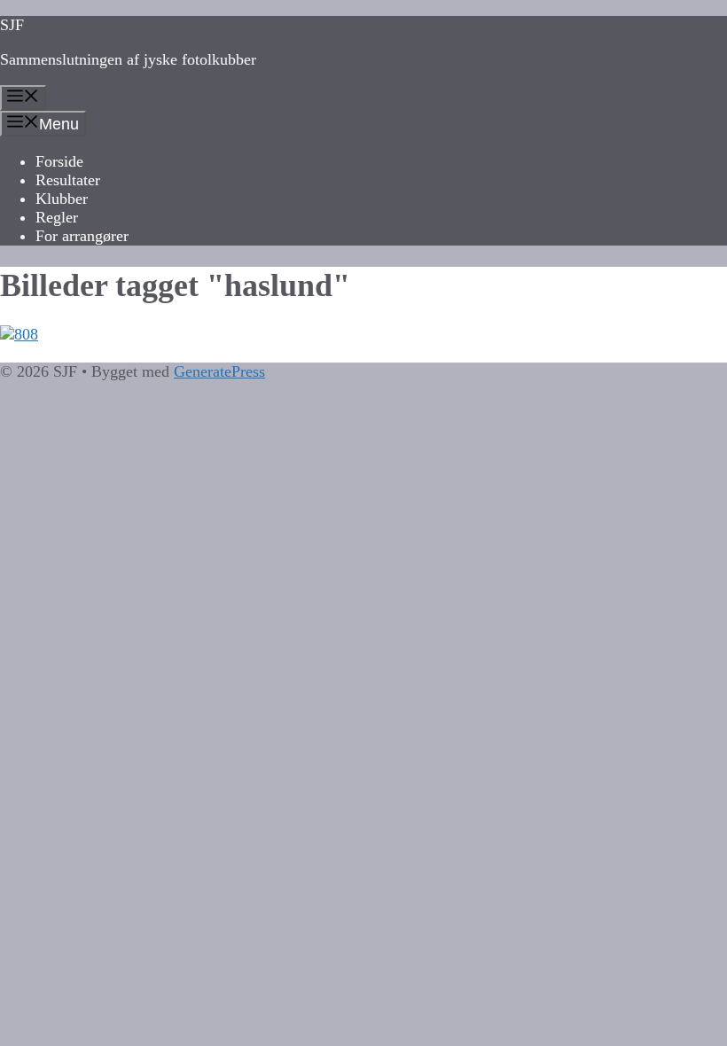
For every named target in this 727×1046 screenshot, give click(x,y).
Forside (59, 161)
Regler (56, 217)
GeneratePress (219, 371)
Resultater (67, 180)
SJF (12, 25)
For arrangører (82, 236)
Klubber (61, 198)
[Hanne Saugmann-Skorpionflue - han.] (363, 334)
